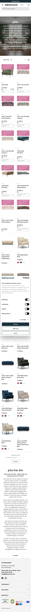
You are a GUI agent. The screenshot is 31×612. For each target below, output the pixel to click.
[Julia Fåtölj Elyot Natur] (8, 428)
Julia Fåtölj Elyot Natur (6, 441)
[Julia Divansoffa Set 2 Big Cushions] (23, 173)
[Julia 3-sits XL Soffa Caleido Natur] (8, 275)
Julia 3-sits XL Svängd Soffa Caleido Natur (6, 256)
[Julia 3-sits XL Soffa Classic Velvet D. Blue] (8, 363)
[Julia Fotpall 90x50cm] (8, 173)
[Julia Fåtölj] (8, 72)
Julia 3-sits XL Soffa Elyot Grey (7, 347)
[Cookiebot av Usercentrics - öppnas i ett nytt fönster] (22, 278)
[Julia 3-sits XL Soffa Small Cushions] (8, 208)
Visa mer (15, 461)
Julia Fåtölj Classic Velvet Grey (22, 376)
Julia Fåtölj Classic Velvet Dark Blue (7, 409)
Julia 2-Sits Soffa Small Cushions (6, 117)
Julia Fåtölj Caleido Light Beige (22, 409)
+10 (24, 262)
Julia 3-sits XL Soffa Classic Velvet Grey (23, 347)
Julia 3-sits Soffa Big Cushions (8, 152)
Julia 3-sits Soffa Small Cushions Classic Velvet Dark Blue (22, 443)
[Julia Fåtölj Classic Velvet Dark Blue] (8, 396)
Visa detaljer (23, 319)
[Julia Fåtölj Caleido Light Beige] (23, 396)
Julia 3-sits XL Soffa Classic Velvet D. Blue (7, 377)
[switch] (27, 304)
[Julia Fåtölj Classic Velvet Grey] (23, 363)
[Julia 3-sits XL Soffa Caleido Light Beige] (23, 275)
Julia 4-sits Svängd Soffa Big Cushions (22, 221)
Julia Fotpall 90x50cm (5, 186)
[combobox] (15, 8)
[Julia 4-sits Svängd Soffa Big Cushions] (23, 208)
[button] (28, 4)
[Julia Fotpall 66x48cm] (23, 138)
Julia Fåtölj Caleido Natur (22, 255)
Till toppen (15, 555)
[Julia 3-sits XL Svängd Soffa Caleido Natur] (8, 242)
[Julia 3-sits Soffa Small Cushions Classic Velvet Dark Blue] (23, 428)
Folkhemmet (7, 608)
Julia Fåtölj (5, 84)
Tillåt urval (15, 328)
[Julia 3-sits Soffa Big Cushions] (8, 138)
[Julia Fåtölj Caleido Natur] (23, 242)
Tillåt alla (15, 324)
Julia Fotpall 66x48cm (20, 152)
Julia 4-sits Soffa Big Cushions (23, 117)
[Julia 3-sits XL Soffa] (23, 72)
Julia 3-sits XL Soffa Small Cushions (7, 221)
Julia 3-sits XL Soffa (23, 84)
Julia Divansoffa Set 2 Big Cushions (23, 186)
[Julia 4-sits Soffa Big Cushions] (23, 104)
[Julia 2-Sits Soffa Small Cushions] (8, 104)
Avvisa (15, 333)
